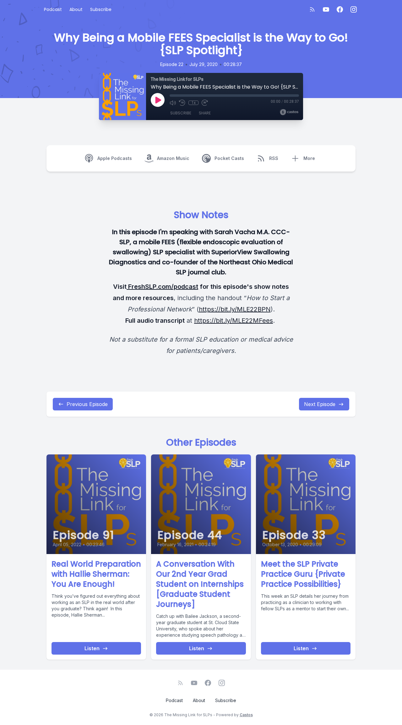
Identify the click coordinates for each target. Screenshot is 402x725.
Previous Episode (87, 404)
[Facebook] (339, 9)
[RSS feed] (312, 9)
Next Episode (319, 404)
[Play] (158, 100)
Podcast (53, 9)
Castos (246, 714)
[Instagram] (353, 9)
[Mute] (173, 103)
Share (205, 113)
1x (194, 103)
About (76, 9)
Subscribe (100, 9)
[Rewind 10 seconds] (182, 103)
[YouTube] (326, 9)
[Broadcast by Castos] (289, 112)
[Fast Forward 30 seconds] (205, 103)
